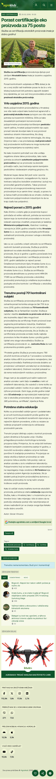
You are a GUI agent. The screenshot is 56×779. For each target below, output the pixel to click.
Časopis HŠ (9, 533)
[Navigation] (51, 5)
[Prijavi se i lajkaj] (35, 773)
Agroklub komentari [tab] (10, 558)
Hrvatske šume (12, 549)
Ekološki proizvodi (14, 545)
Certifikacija (30, 545)
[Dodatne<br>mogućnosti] (50, 773)
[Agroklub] (9, 5)
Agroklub (24, 770)
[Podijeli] (42, 773)
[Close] (44, 5)
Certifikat (43, 545)
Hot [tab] (4, 577)
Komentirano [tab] (15, 577)
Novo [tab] (26, 577)
